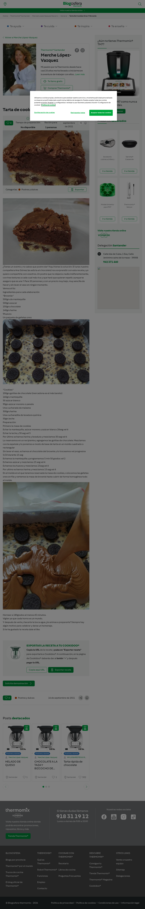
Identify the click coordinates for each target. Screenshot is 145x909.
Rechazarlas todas (78, 113)
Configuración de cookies (44, 112)
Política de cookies (48, 105)
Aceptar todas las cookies (101, 113)
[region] (73, 106)
